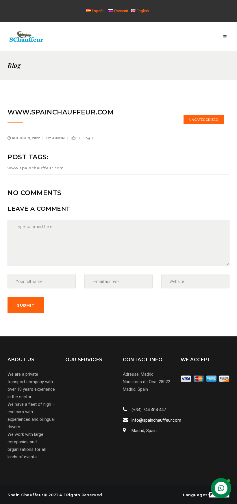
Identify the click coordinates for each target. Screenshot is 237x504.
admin (58, 138)
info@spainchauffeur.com (156, 420)
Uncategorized (203, 120)
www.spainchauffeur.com (36, 168)
